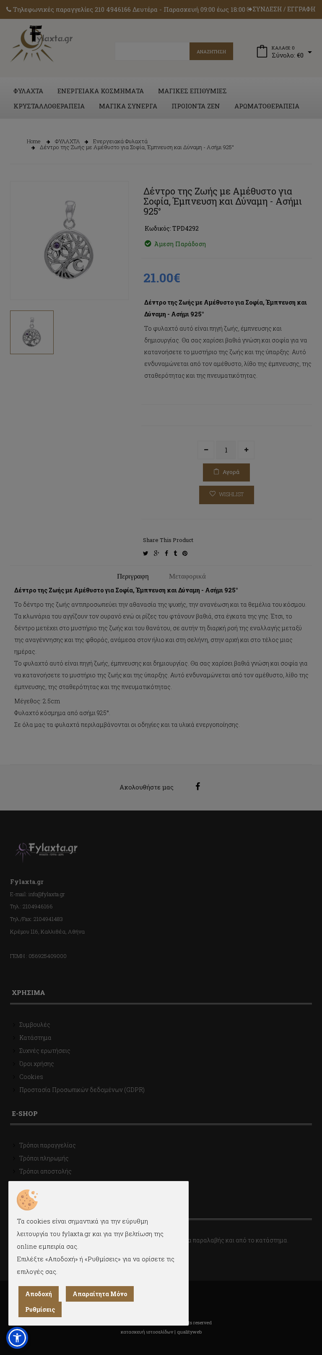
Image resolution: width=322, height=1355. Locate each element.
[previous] (22, 279)
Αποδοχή (38, 1294)
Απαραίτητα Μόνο (100, 1294)
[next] (116, 279)
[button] (17, 1338)
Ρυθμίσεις (40, 1309)
